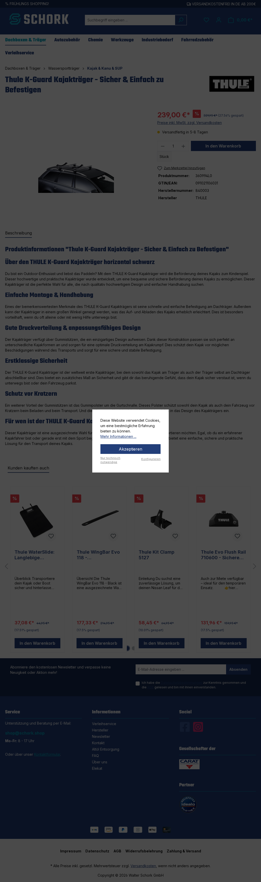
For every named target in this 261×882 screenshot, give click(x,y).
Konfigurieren (151, 459)
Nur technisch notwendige (110, 460)
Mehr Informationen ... (118, 436)
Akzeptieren (130, 449)
